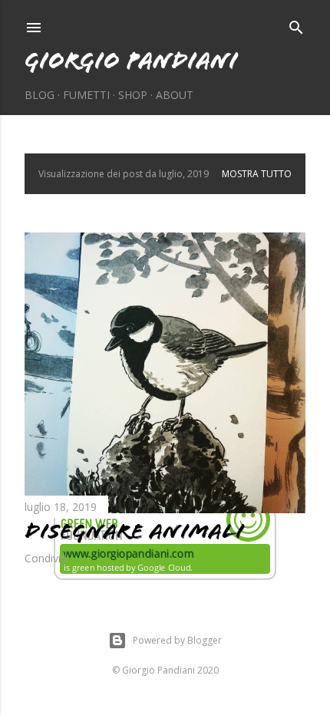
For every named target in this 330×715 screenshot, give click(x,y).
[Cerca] (296, 24)
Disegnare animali (134, 531)
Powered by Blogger (177, 640)
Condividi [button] (47, 558)
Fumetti (86, 94)
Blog (39, 94)
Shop (132, 94)
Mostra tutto (257, 173)
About (174, 94)
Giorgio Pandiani (131, 60)
